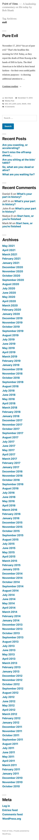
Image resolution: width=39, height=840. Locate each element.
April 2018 (8, 403)
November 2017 (12, 424)
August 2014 (10, 590)
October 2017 (11, 428)
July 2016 (8, 492)
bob (6, 104)
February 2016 (11, 514)
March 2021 (9, 254)
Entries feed (10, 810)
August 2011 (10, 743)
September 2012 (12, 688)
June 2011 (8, 752)
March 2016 (9, 509)
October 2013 (11, 633)
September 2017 (12, 433)
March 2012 (9, 714)
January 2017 (10, 467)
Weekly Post (9, 101)
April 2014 (8, 607)
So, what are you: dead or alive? (18, 168)
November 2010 (12, 782)
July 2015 (8, 543)
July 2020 (8, 288)
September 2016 (12, 484)
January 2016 (10, 518)
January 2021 (10, 262)
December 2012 (12, 675)
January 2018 (10, 416)
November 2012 (12, 680)
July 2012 (8, 697)
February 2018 (11, 411)
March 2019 (9, 356)
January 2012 (10, 722)
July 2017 (8, 441)
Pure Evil (10, 35)
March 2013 (9, 663)
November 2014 (12, 577)
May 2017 (8, 450)
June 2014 (8, 599)
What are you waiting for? (18, 174)
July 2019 (8, 339)
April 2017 (8, 454)
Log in (6, 805)
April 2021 (8, 250)
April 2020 (9, 301)
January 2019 (10, 365)
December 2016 (12, 471)
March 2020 (10, 305)
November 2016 (12, 475)
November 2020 (12, 271)
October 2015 (11, 531)
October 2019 (11, 326)
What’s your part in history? (17, 195)
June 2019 (8, 343)
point (14, 104)
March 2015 (9, 560)
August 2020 (10, 284)
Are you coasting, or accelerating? (15, 146)
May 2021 (8, 245)
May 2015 (8, 552)
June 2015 (8, 548)
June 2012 (8, 701)
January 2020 (11, 313)
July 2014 (8, 594)
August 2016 (10, 488)
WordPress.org (11, 818)
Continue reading (12, 86)
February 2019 (11, 360)
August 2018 (10, 386)
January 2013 (10, 671)
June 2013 (8, 650)
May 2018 (8, 399)
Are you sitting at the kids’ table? (18, 161)
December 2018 (12, 369)
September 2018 (12, 382)
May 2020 (8, 296)
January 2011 (10, 773)
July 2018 (8, 390)
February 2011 (11, 769)
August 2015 (10, 539)
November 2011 (12, 731)
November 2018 (12, 373)
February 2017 (11, 462)
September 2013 (12, 637)
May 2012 (8, 705)
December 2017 (12, 420)
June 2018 (8, 394)
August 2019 (10, 335)
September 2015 (12, 535)
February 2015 (11, 565)
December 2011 (12, 726)
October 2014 (11, 582)
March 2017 (9, 458)
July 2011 (8, 748)
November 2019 (12, 322)
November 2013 (12, 628)
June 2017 (8, 445)
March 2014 (9, 611)
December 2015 (12, 522)
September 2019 (12, 331)
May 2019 (8, 348)
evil (10, 104)
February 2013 (11, 667)
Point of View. (10, 3)
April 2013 (8, 658)
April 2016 (8, 505)
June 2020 (9, 292)
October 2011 (10, 735)
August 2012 (10, 692)
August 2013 (10, 641)
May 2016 (8, 501)
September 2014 (13, 586)
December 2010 (12, 777)
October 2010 (11, 786)
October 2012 (11, 684)
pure (19, 104)
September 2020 (13, 279)
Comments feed (12, 814)
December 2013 (12, 624)
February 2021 (11, 258)
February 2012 (11, 718)
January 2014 (10, 620)
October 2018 (11, 377)
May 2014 (8, 603)
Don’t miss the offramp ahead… (16, 154)
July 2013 (8, 646)
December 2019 (12, 318)
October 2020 (11, 275)
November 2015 (12, 526)
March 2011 (9, 765)
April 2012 (8, 709)
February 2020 (11, 309)
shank (24, 104)
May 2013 (8, 654)
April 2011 (8, 760)
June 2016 (8, 497)
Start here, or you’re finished (18, 217)
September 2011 (12, 739)
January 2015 (10, 569)
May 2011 (8, 756)
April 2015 (8, 556)
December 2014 (12, 573)
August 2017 (10, 437)
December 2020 (12, 267)
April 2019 (8, 352)
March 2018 (9, 407)
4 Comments (10, 107)
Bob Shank (9, 98)
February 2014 (11, 616)
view (29, 104)
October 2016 (11, 480)
